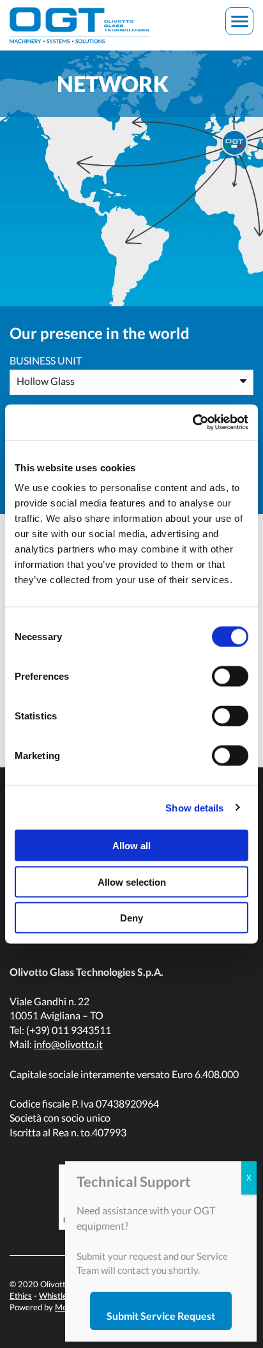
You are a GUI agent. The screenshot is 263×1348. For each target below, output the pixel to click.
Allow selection (132, 881)
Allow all (131, 845)
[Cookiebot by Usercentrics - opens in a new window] (192, 422)
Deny (131, 918)
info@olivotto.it (68, 1044)
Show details (194, 807)
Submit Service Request (161, 1316)
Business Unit (46, 360)
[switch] (230, 676)
